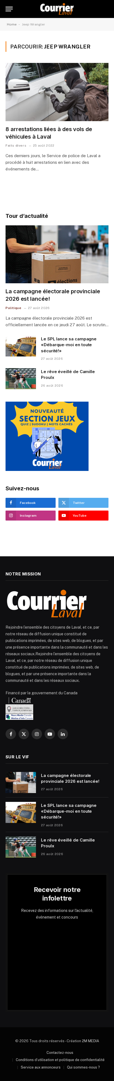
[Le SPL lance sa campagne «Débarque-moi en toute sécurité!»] (21, 345)
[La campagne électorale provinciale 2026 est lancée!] (57, 254)
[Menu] (9, 9)
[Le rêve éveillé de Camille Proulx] (21, 378)
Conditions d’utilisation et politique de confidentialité (60, 1060)
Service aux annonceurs (41, 1067)
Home (12, 24)
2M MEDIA (90, 1041)
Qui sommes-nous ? (83, 1067)
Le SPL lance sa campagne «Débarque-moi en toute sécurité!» (69, 344)
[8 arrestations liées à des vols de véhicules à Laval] (57, 92)
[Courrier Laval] (57, 9)
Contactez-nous (59, 1053)
